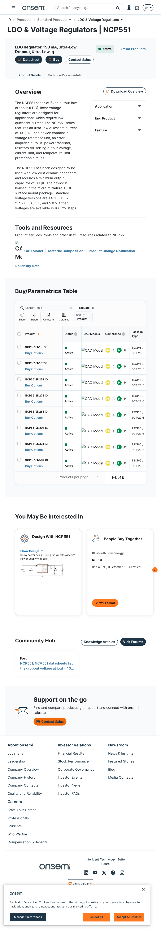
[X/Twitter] (105, 872)
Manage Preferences (28, 917)
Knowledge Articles (99, 642)
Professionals (18, 818)
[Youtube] (96, 872)
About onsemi (20, 745)
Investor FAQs (69, 793)
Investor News (69, 785)
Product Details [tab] (30, 75)
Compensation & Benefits (28, 842)
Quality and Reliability (25, 793)
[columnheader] (43, 334)
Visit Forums (133, 642)
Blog (111, 769)
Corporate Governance (76, 769)
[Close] (143, 889)
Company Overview (23, 769)
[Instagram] (122, 872)
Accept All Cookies (129, 917)
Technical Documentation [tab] (66, 75)
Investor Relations (74, 745)
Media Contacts (120, 777)
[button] (118, 8)
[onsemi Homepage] (34, 8)
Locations (15, 753)
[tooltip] (34, 317)
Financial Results (71, 753)
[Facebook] (114, 872)
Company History (21, 777)
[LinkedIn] (87, 872)
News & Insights (120, 753)
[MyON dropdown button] (130, 8)
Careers (15, 801)
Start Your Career (22, 810)
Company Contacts (23, 785)
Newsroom (118, 745)
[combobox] (84, 8)
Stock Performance (73, 761)
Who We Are (17, 834)
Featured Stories (121, 761)
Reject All (96, 917)
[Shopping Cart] (139, 8)
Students (15, 826)
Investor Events (70, 777)
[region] (76, 905)
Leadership (16, 761)
